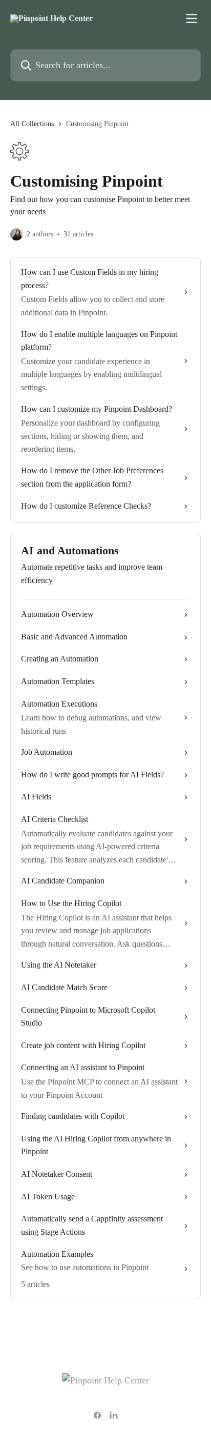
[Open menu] (191, 18)
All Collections (32, 124)
